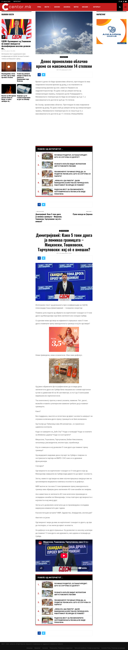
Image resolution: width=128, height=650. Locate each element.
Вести (47, 7)
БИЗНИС (57, 7)
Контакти (45, 648)
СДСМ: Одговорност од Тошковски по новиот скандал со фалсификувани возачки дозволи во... (16, 45)
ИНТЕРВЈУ (96, 7)
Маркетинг (37, 648)
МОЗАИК (85, 7)
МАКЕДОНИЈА (63, 57)
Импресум (29, 648)
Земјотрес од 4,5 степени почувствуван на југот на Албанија (23, 97)
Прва (39, 7)
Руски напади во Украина (82, 214)
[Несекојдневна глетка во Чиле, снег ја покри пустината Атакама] (9, 67)
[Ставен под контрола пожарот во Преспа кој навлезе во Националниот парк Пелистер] (24, 67)
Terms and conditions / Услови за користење (87, 648)
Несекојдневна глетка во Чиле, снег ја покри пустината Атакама (8, 75)
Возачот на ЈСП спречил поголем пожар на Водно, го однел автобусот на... (9, 98)
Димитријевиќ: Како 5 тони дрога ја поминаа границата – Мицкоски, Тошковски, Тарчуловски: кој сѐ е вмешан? (49, 218)
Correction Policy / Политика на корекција (113, 648)
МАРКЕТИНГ (17, 1)
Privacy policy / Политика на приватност (61, 648)
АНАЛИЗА (67, 7)
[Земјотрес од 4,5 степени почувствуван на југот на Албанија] (24, 89)
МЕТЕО (76, 7)
